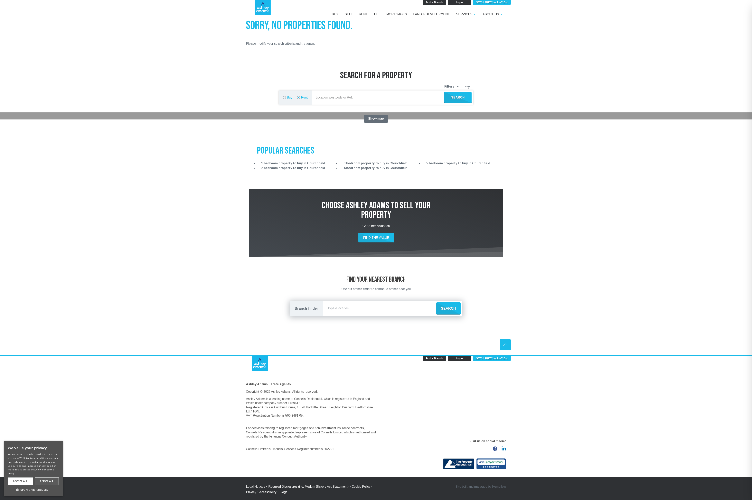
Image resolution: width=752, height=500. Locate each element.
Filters (449, 86)
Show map (376, 118)
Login (459, 2)
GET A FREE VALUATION (492, 2)
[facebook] (495, 448)
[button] (33, 489)
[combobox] (379, 97)
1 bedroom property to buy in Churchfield (293, 163)
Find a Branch (434, 2)
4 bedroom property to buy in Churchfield (376, 168)
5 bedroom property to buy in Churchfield (458, 163)
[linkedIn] (503, 448)
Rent (304, 97)
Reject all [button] (47, 481)
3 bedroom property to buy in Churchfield (376, 163)
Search (448, 308)
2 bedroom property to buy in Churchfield (293, 168)
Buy (289, 97)
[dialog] (33, 468)
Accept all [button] (20, 481)
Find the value (376, 237)
